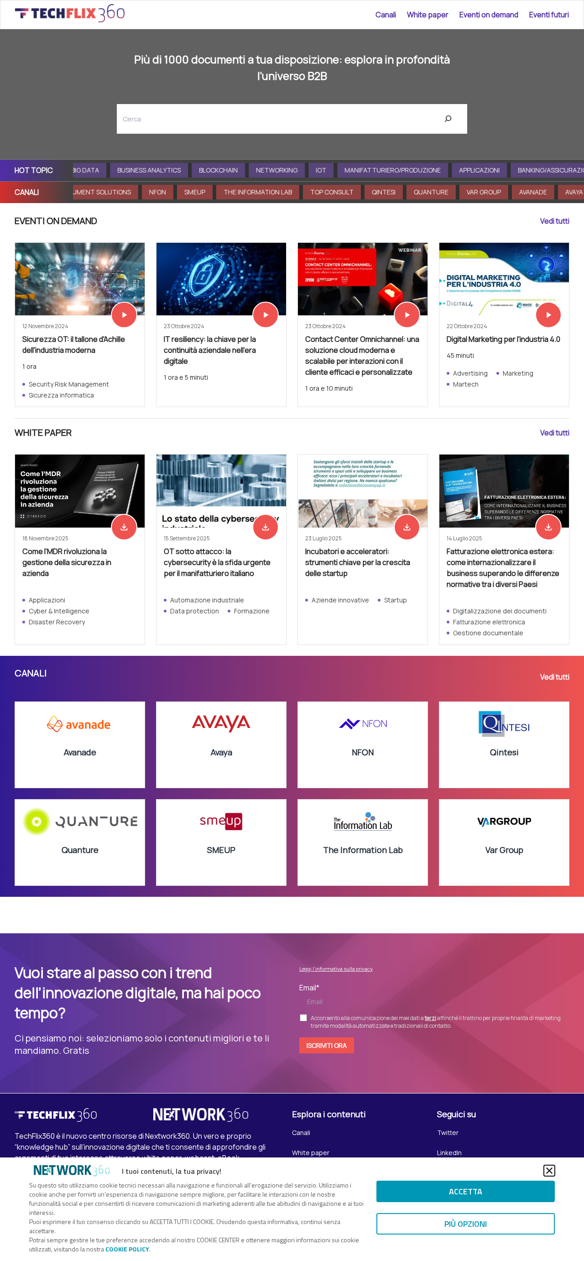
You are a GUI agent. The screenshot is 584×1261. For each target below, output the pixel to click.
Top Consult (283, 192)
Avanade (485, 192)
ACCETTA (465, 1191)
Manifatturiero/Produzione (366, 170)
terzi (430, 1018)
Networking (250, 170)
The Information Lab (209, 192)
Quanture (382, 192)
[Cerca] (448, 119)
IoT (295, 170)
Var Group (435, 192)
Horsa (563, 192)
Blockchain (192, 170)
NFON (109, 192)
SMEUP (146, 192)
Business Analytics (123, 170)
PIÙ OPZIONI (465, 1224)
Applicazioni (453, 170)
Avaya (526, 192)
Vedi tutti (554, 221)
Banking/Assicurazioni (529, 170)
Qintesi (335, 192)
